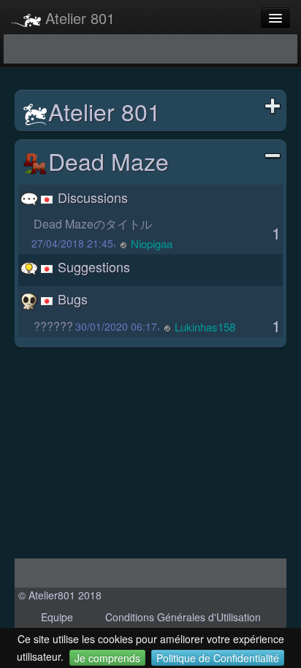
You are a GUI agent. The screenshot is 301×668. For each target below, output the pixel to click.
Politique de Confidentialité (217, 657)
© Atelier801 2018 (60, 595)
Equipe (57, 617)
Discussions (91, 197)
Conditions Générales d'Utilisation (183, 617)
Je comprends (107, 657)
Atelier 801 (78, 17)
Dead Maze (108, 160)
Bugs (71, 298)
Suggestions (92, 266)
